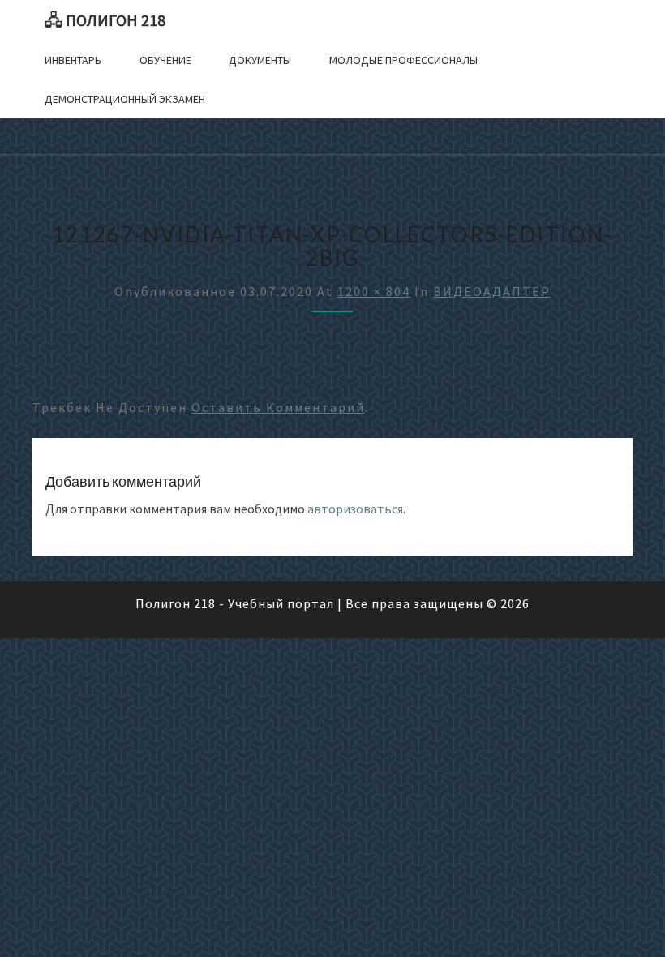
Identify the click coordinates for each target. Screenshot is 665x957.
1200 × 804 (373, 291)
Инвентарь (73, 60)
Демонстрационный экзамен (125, 99)
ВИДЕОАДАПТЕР (492, 291)
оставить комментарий (278, 407)
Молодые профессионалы (403, 60)
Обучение (165, 60)
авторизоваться (355, 508)
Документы (260, 60)
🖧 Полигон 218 (105, 20)
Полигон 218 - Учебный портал (234, 603)
